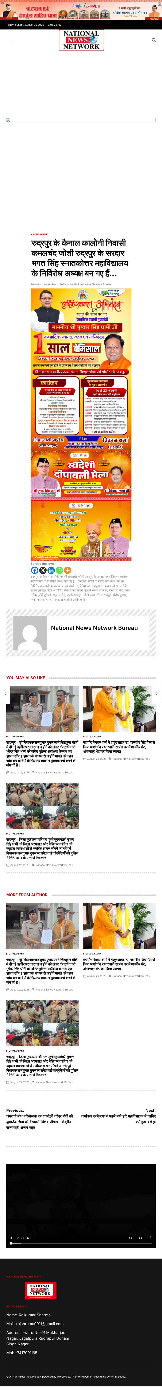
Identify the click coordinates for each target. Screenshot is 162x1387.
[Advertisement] (81, 82)
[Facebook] (34, 570)
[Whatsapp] (59, 570)
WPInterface (117, 1376)
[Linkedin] (51, 570)
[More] (67, 570)
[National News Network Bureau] (30, 633)
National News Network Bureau (93, 284)
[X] (43, 570)
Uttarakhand (40, 234)
